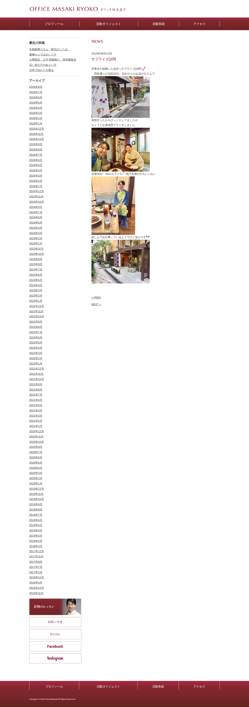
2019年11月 (36, 494)
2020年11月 (36, 436)
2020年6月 (35, 457)
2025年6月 (35, 160)
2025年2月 (35, 180)
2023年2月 (35, 295)
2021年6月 (35, 399)
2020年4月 (35, 467)
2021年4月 (35, 410)
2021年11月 (36, 373)
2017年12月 (36, 551)
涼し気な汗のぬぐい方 (42, 64)
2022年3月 (35, 353)
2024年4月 (35, 227)
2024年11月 (36, 196)
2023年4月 (35, 285)
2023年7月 (35, 269)
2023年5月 (35, 280)
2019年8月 (35, 509)
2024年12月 (36, 191)
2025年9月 (35, 144)
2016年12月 (36, 577)
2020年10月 (36, 441)
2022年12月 (36, 306)
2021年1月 (35, 426)
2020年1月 (35, 483)
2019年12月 (36, 488)
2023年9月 (35, 259)
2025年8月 (35, 149)
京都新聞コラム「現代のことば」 (49, 49)
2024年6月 (35, 217)
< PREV (96, 297)
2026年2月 (35, 118)
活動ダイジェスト (108, 686)
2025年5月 (35, 165)
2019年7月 (35, 514)
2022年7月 (35, 332)
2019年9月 (35, 504)
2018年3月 (35, 546)
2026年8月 (35, 86)
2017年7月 (35, 567)
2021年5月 (35, 405)
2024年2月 (35, 238)
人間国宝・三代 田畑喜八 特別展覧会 (52, 59)
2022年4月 (35, 347)
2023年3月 (35, 290)
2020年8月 (35, 446)
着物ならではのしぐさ (42, 54)
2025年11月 (36, 134)
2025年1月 (35, 186)
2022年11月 (36, 311)
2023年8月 (35, 264)
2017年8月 (35, 561)
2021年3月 (35, 415)
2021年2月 (35, 420)
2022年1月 (35, 363)
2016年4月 (35, 582)
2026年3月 (35, 112)
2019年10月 (36, 499)
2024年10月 (36, 201)
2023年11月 (36, 248)
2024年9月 (35, 207)
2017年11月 (36, 556)
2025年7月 (35, 154)
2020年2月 (35, 478)
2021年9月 (35, 384)
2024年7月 (35, 212)
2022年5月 (35, 342)
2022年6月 (35, 337)
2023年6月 (35, 274)
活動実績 (158, 686)
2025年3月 (35, 175)
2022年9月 (35, 321)
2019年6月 (35, 520)
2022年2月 (35, 358)
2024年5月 (35, 222)
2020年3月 (35, 473)
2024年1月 (35, 243)
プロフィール (54, 686)
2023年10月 (36, 253)
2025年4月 (35, 170)
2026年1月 (35, 123)
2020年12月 (36, 431)
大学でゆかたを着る (41, 70)
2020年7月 (35, 452)
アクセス (199, 686)
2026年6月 (35, 97)
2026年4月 (35, 107)
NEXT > (96, 304)
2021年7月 (35, 394)
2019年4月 (35, 530)
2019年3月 (35, 535)
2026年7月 (35, 92)
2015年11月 (36, 593)
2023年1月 (35, 300)
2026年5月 (35, 102)
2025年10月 (36, 139)
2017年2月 (35, 572)
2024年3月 (35, 233)
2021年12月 (36, 368)
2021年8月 (35, 389)
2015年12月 (36, 587)
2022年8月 (35, 326)
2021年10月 (36, 379)
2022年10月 (36, 316)
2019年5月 (35, 525)
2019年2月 (35, 540)
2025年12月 (36, 128)
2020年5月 (35, 462)
